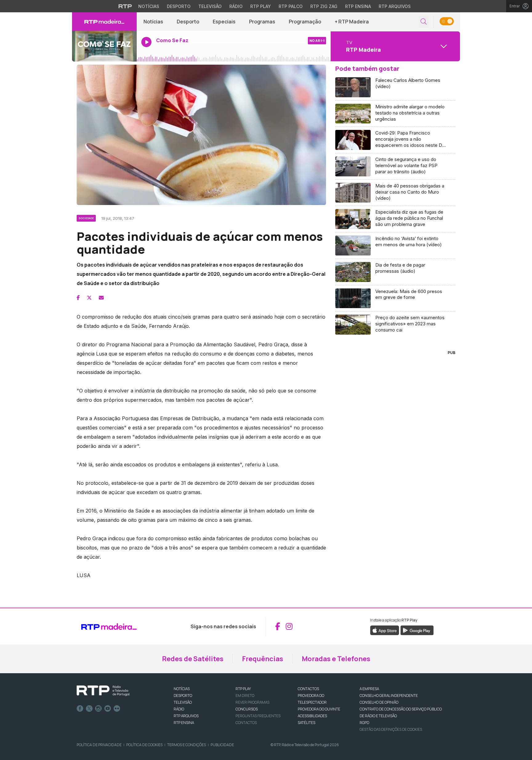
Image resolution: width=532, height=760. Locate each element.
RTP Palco (291, 6)
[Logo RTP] (103, 691)
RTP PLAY (243, 688)
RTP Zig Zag (323, 6)
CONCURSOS (247, 709)
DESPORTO (183, 695)
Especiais (224, 21)
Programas (262, 21)
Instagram (98, 708)
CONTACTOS (308, 688)
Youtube (107, 708)
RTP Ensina (358, 6)
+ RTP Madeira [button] (352, 21)
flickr (117, 708)
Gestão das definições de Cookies (391, 729)
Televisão (210, 6)
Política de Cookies (144, 744)
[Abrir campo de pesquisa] (424, 22)
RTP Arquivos (395, 6)
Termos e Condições (186, 744)
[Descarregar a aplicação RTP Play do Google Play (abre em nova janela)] (417, 629)
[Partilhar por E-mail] (101, 297)
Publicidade (222, 744)
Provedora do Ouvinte (319, 709)
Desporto (179, 6)
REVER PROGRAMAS (252, 702)
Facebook (80, 708)
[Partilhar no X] (89, 297)
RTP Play (260, 6)
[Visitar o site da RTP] (125, 6)
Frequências (262, 658)
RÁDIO (179, 709)
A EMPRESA (369, 688)
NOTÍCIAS (182, 688)
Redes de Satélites (193, 658)
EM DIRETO (245, 695)
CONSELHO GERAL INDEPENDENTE (389, 695)
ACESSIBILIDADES (312, 715)
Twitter (89, 708)
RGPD (364, 722)
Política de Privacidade (99, 744)
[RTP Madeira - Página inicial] (104, 21)
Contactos (246, 722)
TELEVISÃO (183, 702)
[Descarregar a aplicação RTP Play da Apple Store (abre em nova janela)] (384, 629)
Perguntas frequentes (258, 715)
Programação (305, 21)
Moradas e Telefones (336, 658)
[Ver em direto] (104, 46)
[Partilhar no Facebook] (78, 297)
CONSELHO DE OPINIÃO (379, 702)
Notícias (148, 6)
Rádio (236, 6)
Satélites (306, 722)
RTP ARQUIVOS (186, 715)
